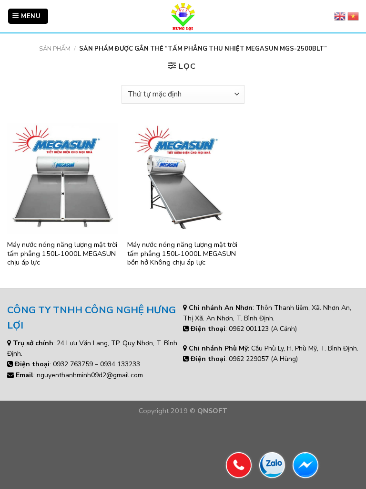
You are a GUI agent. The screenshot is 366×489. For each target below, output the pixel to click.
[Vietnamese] (353, 16)
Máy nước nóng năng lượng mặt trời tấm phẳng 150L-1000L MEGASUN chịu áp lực (62, 253)
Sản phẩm (55, 48)
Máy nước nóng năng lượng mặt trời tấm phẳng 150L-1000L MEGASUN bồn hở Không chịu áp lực (182, 253)
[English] (340, 16)
